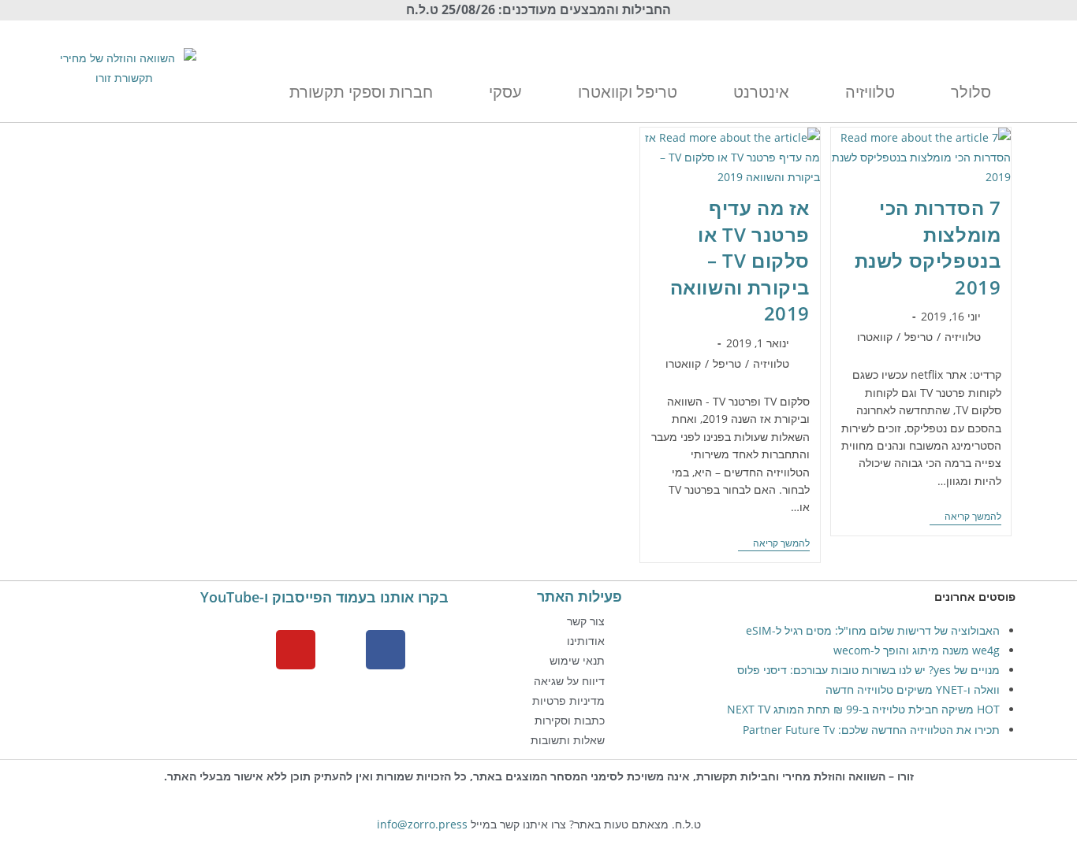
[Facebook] (385, 649)
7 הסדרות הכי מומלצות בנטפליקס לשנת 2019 (928, 247)
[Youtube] (295, 649)
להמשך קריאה (965, 517)
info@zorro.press (422, 824)
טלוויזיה (963, 336)
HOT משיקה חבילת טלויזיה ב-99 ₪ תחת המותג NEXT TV (863, 709)
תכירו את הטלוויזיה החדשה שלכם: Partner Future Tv (871, 729)
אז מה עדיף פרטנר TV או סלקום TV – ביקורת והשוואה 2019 (740, 260)
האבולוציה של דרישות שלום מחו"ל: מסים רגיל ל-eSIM (873, 630)
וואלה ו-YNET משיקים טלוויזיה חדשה (912, 689)
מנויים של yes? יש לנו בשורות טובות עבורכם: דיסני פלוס (868, 669)
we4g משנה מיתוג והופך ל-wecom (916, 650)
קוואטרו (875, 336)
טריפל (918, 336)
